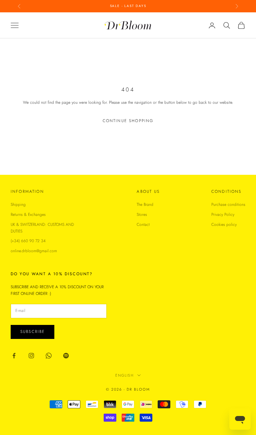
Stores (142, 214)
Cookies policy (224, 225)
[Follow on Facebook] (14, 355)
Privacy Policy (222, 214)
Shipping (18, 204)
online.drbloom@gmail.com (34, 251)
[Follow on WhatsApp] (48, 355)
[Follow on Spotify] (66, 355)
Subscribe (32, 332)
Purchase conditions (228, 204)
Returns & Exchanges (28, 214)
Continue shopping (128, 121)
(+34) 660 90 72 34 (28, 241)
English (124, 375)
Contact (143, 225)
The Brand (145, 204)
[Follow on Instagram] (31, 355)
